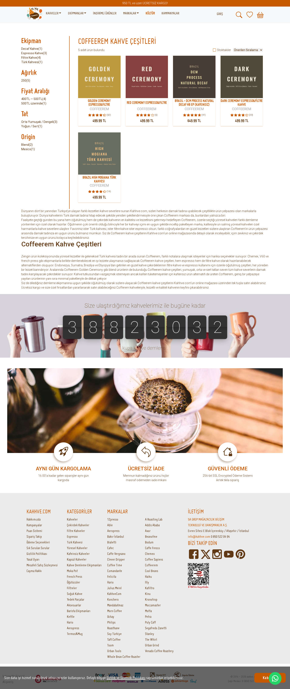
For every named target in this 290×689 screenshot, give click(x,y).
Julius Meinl (114, 588)
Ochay (110, 616)
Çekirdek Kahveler (78, 525)
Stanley (149, 634)
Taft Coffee (114, 639)
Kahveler (72, 519)
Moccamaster (153, 605)
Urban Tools (114, 651)
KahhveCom (114, 594)
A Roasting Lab (153, 519)
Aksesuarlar (74, 605)
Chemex (150, 553)
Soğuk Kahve (74, 594)
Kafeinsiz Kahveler (78, 553)
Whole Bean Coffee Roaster (123, 656)
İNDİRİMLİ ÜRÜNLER (104, 13)
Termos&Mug (75, 634)
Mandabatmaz (115, 605)
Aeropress (73, 628)
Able (110, 525)
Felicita (111, 576)
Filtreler (72, 588)
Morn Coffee (114, 611)
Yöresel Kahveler (77, 548)
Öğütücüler (73, 582)
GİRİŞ (220, 14)
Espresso (72, 536)
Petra (148, 616)
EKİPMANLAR (76, 13)
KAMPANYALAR (170, 13)
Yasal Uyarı (33, 559)
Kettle (71, 616)
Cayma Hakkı (34, 571)
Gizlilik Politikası (37, 553)
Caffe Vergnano (116, 553)
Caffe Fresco (152, 548)
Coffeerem (151, 565)
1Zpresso (112, 519)
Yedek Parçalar (75, 599)
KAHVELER (52, 13)
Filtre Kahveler (76, 531)
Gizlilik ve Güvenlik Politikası (126, 677)
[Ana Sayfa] (34, 13)
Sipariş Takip (34, 536)
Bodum (149, 542)
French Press (74, 576)
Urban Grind (152, 645)
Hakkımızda (34, 519)
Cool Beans (151, 571)
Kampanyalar (34, 525)
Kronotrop (151, 599)
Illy (147, 582)
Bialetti (111, 542)
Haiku (148, 576)
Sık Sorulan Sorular (38, 548)
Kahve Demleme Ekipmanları (84, 565)
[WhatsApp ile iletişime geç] (275, 678)
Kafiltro (149, 588)
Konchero (113, 599)
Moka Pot (72, 571)
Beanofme (151, 536)
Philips (111, 622)
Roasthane (113, 628)
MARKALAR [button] (130, 13)
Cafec (110, 548)
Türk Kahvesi (75, 542)
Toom (110, 645)
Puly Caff (150, 622)
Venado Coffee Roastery (159, 651)
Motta (148, 611)
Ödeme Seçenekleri (38, 542)
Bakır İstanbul (115, 536)
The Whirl (151, 639)
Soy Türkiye (114, 634)
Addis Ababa (152, 525)
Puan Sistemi (34, 531)
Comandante (114, 571)
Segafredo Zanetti (156, 628)
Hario (70, 622)
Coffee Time (114, 565)
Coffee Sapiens (154, 559)
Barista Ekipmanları (78, 611)
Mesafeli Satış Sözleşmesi (42, 565)
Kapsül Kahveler (76, 559)
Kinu (148, 594)
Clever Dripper (116, 559)
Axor (148, 531)
